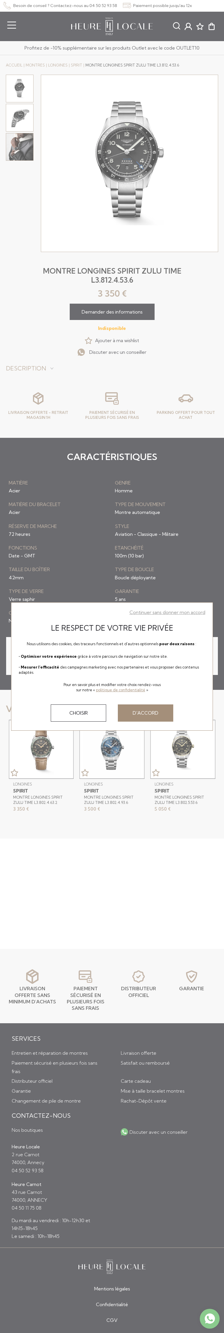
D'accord (145, 713)
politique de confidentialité (120, 690)
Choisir (78, 713)
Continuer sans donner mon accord (167, 612)
